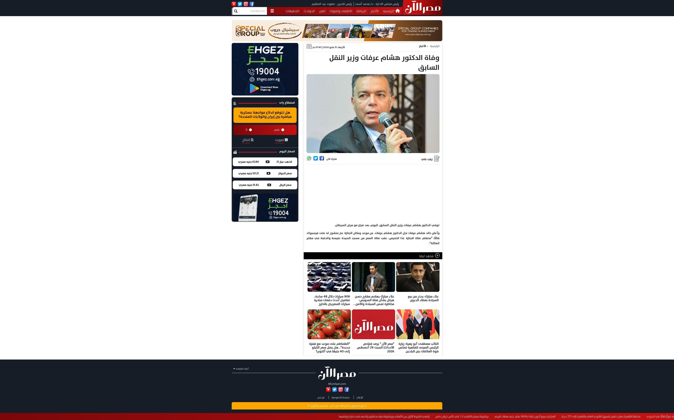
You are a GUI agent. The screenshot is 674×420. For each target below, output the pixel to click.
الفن (322, 11)
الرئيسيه (389, 11)
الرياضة (361, 11)
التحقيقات (292, 11)
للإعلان (359, 397)
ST (309, 406)
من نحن (321, 397)
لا (246, 130)
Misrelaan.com (337, 384)
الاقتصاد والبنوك (341, 11)
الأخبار (375, 11)
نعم (277, 130)
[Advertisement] (373, 193)
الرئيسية (435, 46)
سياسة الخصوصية (341, 397)
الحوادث (309, 11)
